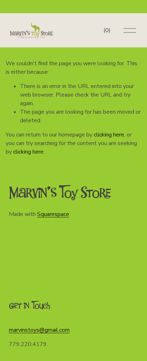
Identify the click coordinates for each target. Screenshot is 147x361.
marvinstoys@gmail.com (39, 330)
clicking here (109, 135)
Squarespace (53, 214)
